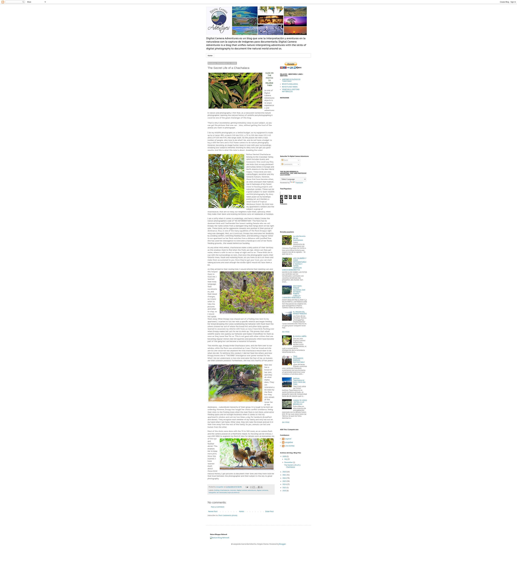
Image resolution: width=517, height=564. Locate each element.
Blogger (282, 544)
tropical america (233, 492)
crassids (233, 490)
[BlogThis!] (253, 487)
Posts (285, 160)
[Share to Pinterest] (261, 487)
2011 (284, 475)
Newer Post (213, 511)
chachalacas (224, 490)
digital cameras (262, 490)
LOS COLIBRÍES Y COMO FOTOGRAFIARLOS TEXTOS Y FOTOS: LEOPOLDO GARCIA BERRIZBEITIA (294, 264)
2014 (284, 484)
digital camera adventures (246, 490)
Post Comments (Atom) (228, 515)
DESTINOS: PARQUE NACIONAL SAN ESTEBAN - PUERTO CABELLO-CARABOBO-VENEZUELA (293, 292)
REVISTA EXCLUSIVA (290, 84)
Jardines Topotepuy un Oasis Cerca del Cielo (299, 381)
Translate (299, 183)
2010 (284, 472)
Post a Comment (217, 507)
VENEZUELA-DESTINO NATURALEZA (290, 90)
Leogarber (289, 442)
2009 (284, 456)
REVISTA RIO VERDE (290, 87)
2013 (284, 481)
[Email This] (251, 487)
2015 (284, 487)
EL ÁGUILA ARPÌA (299, 336)
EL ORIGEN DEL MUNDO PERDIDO (300, 313)
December (288, 462)
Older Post (269, 511)
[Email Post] (247, 487)
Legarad (288, 439)
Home (210, 56)
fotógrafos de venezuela (218, 492)
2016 (284, 491)
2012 (284, 478)
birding (216, 490)
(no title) (285, 332)
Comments (287, 164)
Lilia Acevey (289, 446)
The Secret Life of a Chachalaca (292, 466)
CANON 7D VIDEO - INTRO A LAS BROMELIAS (300, 402)
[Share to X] (256, 487)
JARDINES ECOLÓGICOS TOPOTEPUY (291, 80)
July (286, 459)
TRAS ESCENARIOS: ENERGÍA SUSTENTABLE (299, 359)
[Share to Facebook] (259, 487)
